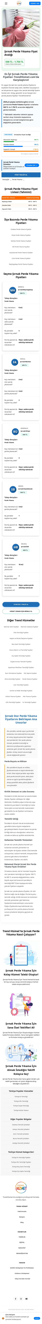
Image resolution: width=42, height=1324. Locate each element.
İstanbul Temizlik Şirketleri (21, 1125)
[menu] (6, 3)
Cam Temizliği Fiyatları (21, 685)
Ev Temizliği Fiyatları (29, 702)
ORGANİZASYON (22, 1253)
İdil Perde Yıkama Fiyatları (21, 247)
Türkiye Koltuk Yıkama (21, 1110)
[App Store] (13, 1291)
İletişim (22, 1217)
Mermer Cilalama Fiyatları (29, 627)
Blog (22, 1222)
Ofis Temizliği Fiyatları (13, 702)
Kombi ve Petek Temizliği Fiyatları (21, 691)
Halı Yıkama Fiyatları (30, 696)
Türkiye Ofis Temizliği (21, 1101)
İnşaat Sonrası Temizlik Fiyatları (21, 662)
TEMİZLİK (22, 1237)
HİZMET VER (35, 3)
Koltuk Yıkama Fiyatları (13, 696)
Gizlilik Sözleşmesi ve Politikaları (22, 1268)
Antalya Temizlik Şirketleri (21, 1143)
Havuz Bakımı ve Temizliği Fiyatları (21, 650)
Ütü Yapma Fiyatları (30, 673)
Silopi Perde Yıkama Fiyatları (21, 235)
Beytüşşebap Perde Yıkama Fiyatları (21, 264)
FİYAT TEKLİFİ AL (21, 175)
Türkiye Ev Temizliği (21, 1096)
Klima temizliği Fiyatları (12, 679)
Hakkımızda (22, 1211)
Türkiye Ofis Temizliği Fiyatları (21, 1162)
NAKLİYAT (21, 1248)
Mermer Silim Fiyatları (11, 627)
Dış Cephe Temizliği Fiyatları (21, 656)
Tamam (37, 1318)
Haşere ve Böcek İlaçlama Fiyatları (21, 638)
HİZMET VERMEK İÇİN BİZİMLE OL (21, 611)
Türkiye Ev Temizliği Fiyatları (21, 1157)
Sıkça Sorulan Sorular (22, 1279)
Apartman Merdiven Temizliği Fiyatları (21, 667)
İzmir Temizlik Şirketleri (21, 1134)
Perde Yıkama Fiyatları (29, 679)
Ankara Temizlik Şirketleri (21, 1129)
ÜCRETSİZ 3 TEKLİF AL (21, 604)
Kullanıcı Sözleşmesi (22, 1273)
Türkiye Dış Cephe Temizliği (21, 1171)
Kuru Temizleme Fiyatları (13, 673)
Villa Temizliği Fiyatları (21, 632)
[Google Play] (29, 1291)
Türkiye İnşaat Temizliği (21, 1106)
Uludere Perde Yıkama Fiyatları (21, 229)
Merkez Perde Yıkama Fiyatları (21, 241)
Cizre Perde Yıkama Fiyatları (21, 258)
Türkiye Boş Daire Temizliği (21, 1167)
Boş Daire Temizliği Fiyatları (21, 644)
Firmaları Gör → (32, 165)
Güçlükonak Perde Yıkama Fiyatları (21, 252)
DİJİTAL (22, 1242)
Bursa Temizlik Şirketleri (21, 1138)
